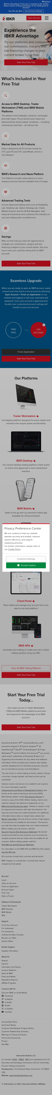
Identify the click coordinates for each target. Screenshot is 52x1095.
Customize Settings (26, 559)
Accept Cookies (28, 565)
